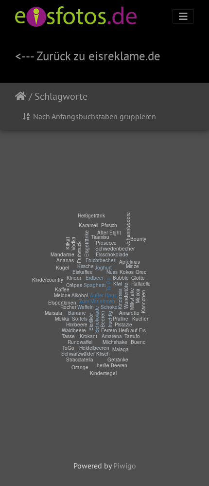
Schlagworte (61, 96)
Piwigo (124, 465)
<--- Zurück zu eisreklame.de (87, 56)
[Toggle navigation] (183, 16)
